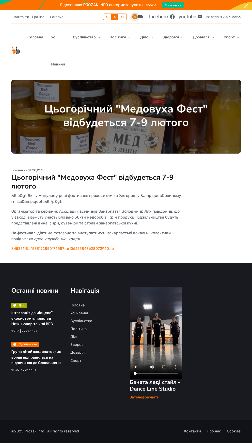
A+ (122, 17)
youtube (188, 16)
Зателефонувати (144, 397)
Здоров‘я (171, 37)
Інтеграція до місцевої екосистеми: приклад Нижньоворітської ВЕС (32, 318)
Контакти (21, 17)
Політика (118, 37)
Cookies (234, 431)
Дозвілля (201, 37)
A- (107, 17)
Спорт (230, 37)
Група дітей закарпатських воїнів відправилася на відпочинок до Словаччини (36, 357)
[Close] (246, 6)
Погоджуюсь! (173, 5)
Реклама (56, 17)
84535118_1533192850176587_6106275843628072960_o (62, 248)
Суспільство (84, 37)
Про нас (38, 17)
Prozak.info (34, 431)
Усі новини (58, 50)
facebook (159, 16)
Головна (36, 37)
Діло (144, 37)
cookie (151, 5)
